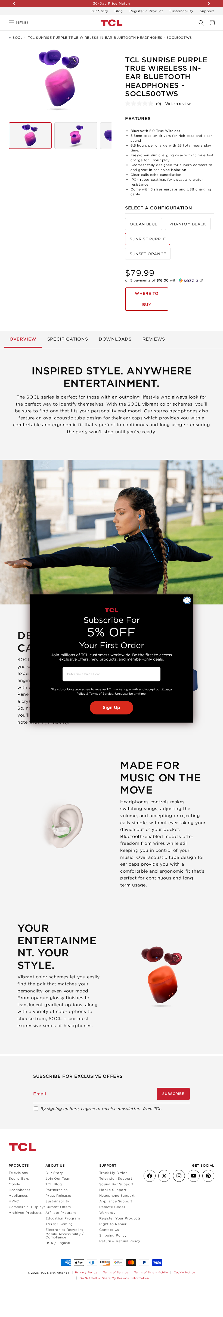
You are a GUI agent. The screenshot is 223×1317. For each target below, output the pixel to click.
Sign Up (111, 708)
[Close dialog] (187, 600)
